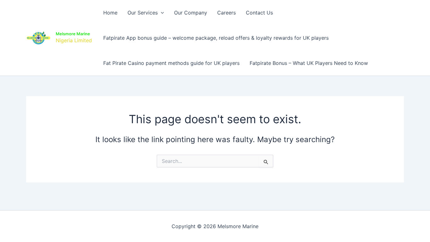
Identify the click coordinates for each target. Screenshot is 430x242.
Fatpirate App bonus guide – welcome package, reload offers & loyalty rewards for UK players (216, 38)
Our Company (190, 12)
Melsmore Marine (73, 33)
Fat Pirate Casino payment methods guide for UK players (171, 63)
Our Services (142, 12)
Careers (226, 12)
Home (110, 12)
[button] (161, 12)
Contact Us (259, 12)
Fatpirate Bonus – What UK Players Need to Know (309, 63)
